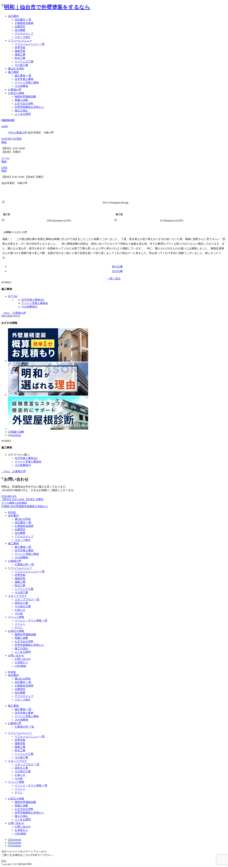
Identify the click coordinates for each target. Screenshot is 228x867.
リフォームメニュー (20, 40)
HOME (12, 512)
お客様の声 (14, 89)
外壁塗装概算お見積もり (29, 107)
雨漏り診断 (21, 100)
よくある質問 (23, 114)
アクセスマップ (24, 33)
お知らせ (20, 610)
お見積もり (21, 662)
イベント (20, 624)
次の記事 (117, 271)
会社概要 (20, 30)
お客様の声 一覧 (24, 564)
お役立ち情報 (16, 93)
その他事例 (21, 86)
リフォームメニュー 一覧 (30, 44)
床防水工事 (21, 603)
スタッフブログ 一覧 (27, 599)
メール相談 (8, 502)
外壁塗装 (20, 47)
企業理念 (20, 26)
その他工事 (21, 65)
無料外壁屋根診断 (25, 96)
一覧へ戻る (114, 278)
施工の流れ (21, 110)
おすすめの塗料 (24, 103)
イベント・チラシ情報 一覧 (31, 620)
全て (12, 296)
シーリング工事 (24, 61)
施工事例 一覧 (23, 75)
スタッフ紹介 (23, 37)
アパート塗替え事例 (27, 82)
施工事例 (13, 72)
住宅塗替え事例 (24, 79)
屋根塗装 (20, 51)
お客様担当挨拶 (24, 23)
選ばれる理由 (16, 68)
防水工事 (20, 58)
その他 (19, 613)
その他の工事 (23, 606)
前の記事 (117, 266)
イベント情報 (16, 617)
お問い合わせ (16, 655)
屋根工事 (20, 54)
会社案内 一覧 (23, 19)
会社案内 (13, 16)
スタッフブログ (17, 596)
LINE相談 (21, 502)
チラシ (19, 627)
